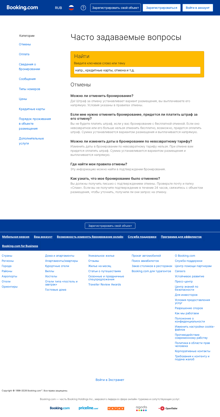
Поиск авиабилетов (145, 260)
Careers (180, 271)
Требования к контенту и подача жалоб (192, 357)
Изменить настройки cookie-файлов (195, 328)
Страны (7, 255)
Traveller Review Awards (104, 284)
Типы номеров (29, 89)
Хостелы (51, 276)
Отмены (25, 44)
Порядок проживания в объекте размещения (35, 123)
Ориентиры (10, 286)
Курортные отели (57, 266)
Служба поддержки (142, 236)
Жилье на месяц (99, 266)
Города (6, 266)
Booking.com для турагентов (151, 271)
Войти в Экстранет (110, 380)
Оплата (24, 54)
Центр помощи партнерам (193, 266)
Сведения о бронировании (29, 66)
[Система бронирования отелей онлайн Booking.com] (22, 7)
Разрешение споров (189, 308)
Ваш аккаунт (43, 236)
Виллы (49, 271)
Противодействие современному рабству (191, 336)
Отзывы (93, 260)
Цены (23, 99)
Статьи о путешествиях (104, 271)
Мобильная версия (15, 236)
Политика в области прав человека (192, 344)
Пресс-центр (184, 281)
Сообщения (27, 79)
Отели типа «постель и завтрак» (61, 283)
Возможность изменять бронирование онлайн (90, 236)
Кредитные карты (32, 109)
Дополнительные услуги (31, 140)
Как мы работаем (187, 313)
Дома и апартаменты (59, 255)
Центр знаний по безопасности (186, 288)
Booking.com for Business (20, 246)
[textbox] (137, 70)
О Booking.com (185, 255)
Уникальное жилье (101, 255)
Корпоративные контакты (192, 351)
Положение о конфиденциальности (190, 320)
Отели (6, 281)
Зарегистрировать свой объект (110, 225)
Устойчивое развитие (189, 276)
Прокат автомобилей (146, 255)
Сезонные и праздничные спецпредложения (106, 277)
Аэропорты (9, 276)
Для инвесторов (186, 294)
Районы (7, 271)
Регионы (8, 260)
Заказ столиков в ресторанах (152, 266)
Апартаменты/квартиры (61, 260)
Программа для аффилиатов (181, 236)
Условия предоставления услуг (192, 301)
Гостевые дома (55, 289)
